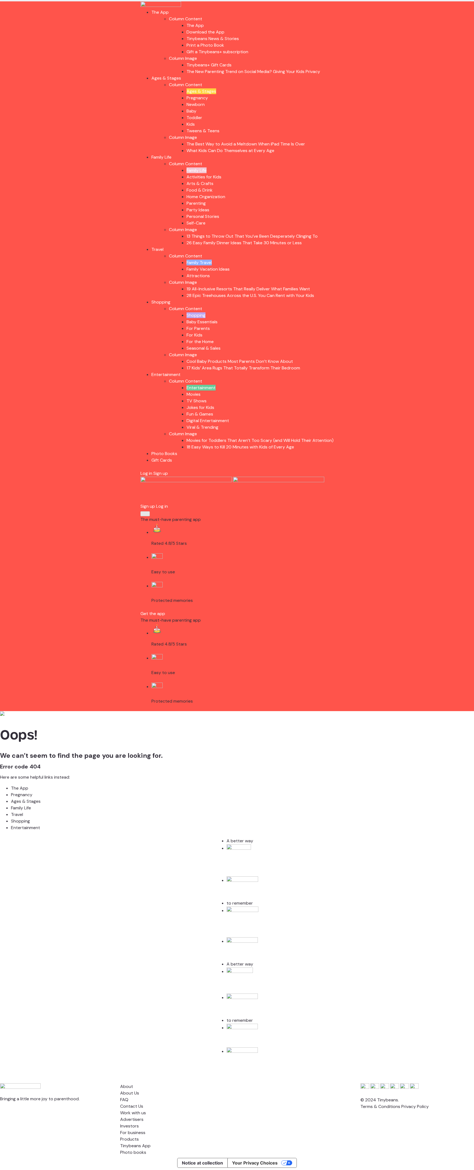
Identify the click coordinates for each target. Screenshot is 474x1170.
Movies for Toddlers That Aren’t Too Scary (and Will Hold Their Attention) (260, 440)
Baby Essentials (202, 322)
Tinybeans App (135, 1146)
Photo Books (164, 453)
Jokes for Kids (200, 407)
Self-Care (196, 223)
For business (132, 1132)
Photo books (133, 1152)
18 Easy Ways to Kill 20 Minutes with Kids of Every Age (240, 447)
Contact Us (131, 1106)
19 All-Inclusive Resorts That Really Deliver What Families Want (248, 289)
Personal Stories (203, 216)
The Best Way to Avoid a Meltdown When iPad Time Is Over (246, 144)
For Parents (198, 328)
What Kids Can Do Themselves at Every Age (230, 150)
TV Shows (197, 401)
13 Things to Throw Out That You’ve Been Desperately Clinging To (252, 236)
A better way (240, 841)
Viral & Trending (202, 427)
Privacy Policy (415, 1106)
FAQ (124, 1099)
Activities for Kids (204, 177)
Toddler (194, 117)
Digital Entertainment (208, 420)
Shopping (160, 302)
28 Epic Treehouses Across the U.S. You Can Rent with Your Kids (250, 295)
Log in (146, 473)
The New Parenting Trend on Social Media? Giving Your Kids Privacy (253, 71)
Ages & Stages (166, 78)
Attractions (198, 276)
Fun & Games (200, 414)
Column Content (185, 19)
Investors (129, 1126)
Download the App (205, 32)
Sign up (160, 473)
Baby (191, 111)
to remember (240, 903)
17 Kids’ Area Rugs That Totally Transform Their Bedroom (243, 368)
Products (129, 1139)
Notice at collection (202, 1163)
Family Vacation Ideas (208, 269)
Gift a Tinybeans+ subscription (217, 52)
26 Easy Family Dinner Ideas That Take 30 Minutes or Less (244, 243)
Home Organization (206, 197)
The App (160, 12)
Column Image (183, 58)
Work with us (133, 1113)
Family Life (161, 157)
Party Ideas (198, 210)
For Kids (194, 335)
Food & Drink (200, 190)
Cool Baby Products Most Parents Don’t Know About (240, 361)
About (126, 1086)
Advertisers (131, 1119)
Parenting (196, 203)
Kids (191, 124)
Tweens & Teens (203, 131)
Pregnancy (197, 98)
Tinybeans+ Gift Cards (209, 65)
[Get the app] (186, 481)
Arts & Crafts (200, 183)
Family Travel (199, 262)
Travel (157, 249)
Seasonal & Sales (204, 348)
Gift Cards (161, 460)
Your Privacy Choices (255, 1163)
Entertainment (165, 374)
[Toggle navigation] (145, 513)
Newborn (196, 104)
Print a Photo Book (205, 45)
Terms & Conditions (380, 1106)
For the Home (200, 341)
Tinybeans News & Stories (213, 38)
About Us (129, 1093)
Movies (194, 394)
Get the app (152, 613)
